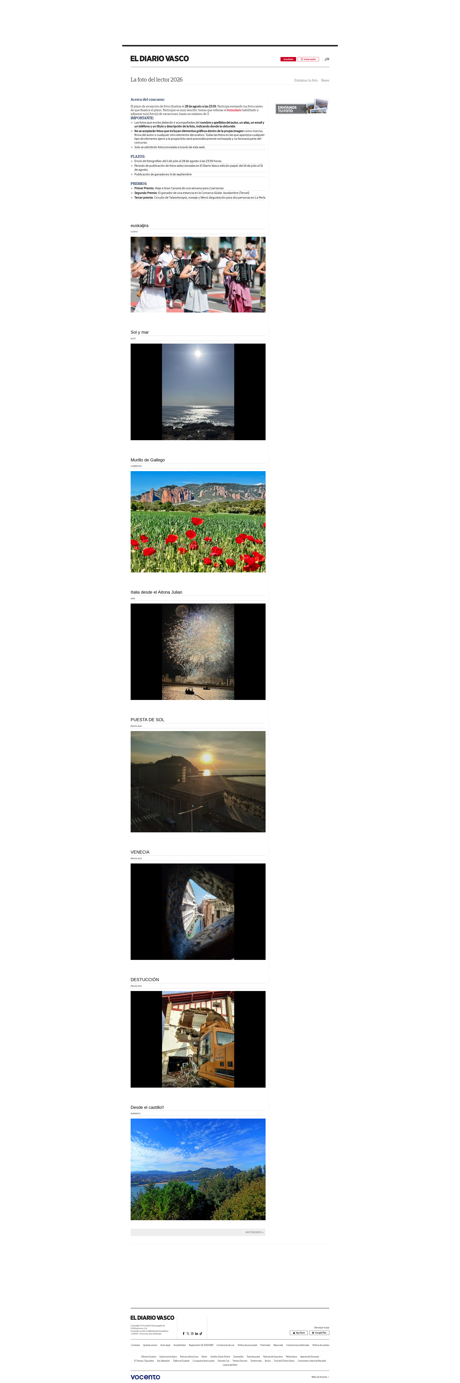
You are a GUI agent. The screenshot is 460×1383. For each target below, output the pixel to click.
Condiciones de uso (225, 1345)
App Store (300, 1332)
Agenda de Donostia (309, 1356)
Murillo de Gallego (148, 459)
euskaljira (139, 225)
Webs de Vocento (319, 1377)
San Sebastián (163, 1360)
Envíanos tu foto (306, 80)
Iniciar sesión (310, 59)
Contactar (135, 1345)
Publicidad (265, 1345)
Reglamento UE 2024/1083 (201, 1345)
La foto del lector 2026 (157, 79)
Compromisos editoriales (297, 1345)
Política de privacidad (247, 1345)
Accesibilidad (180, 1345)
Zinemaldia (238, 1356)
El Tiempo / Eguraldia (144, 1360)
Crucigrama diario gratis (204, 1360)
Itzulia (268, 1360)
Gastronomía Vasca (168, 1356)
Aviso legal (165, 1345)
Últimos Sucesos (148, 1356)
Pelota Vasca (291, 1356)
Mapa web (278, 1345)
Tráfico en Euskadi (181, 1360)
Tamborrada (256, 1360)
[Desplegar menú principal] (327, 59)
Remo (204, 1356)
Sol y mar (140, 332)
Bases (325, 80)
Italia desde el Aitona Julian (156, 592)
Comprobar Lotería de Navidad (312, 1360)
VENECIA (140, 852)
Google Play (320, 1332)
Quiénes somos (150, 1345)
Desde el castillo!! (147, 1107)
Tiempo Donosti (240, 1360)
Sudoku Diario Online (220, 1356)
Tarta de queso (253, 1356)
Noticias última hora (189, 1356)
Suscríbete (288, 59)
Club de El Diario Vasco (284, 1360)
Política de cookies (320, 1345)
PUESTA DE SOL (147, 719)
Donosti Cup (223, 1360)
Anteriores (253, 1232)
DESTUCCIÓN (145, 979)
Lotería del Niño (230, 1365)
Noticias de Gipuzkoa (273, 1356)
